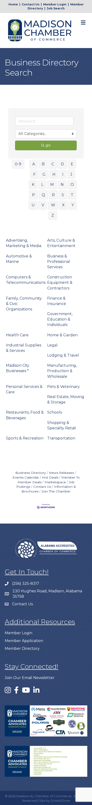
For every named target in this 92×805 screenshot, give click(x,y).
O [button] (72, 184)
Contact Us (30, 4)
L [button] (42, 184)
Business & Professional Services (58, 261)
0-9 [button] (18, 164)
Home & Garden (62, 335)
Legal (52, 345)
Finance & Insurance (56, 301)
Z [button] (52, 215)
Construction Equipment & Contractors (59, 282)
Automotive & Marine (19, 259)
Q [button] (43, 195)
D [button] (62, 164)
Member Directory (22, 648)
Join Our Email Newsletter (29, 677)
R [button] (53, 195)
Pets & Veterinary (63, 386)
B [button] (43, 164)
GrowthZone (60, 800)
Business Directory (30, 473)
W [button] (53, 205)
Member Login (55, 4)
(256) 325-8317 (25, 583)
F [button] (34, 174)
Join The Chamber (56, 491)
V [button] (43, 205)
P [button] (33, 195)
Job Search (56, 8)
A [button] (33, 164)
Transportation (61, 438)
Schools (54, 412)
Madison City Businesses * (17, 368)
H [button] (53, 174)
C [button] (52, 164)
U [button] (33, 205)
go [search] (48, 145)
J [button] (71, 174)
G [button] (44, 174)
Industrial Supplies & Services (23, 348)
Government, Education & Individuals (59, 319)
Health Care (17, 335)
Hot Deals (50, 477)
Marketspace (55, 482)
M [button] (52, 184)
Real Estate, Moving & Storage (65, 399)
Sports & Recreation (24, 438)
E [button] (72, 164)
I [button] (62, 174)
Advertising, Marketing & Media (23, 243)
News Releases (61, 473)
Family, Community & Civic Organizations (24, 303)
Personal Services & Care (24, 389)
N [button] (62, 184)
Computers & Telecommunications (26, 280)
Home (13, 4)
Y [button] (72, 205)
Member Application (24, 640)
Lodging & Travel (63, 355)
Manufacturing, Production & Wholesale (62, 370)
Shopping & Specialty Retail (61, 425)
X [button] (63, 205)
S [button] (63, 195)
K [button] (33, 184)
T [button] (72, 195)
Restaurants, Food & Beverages (25, 415)
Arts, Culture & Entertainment (61, 243)
